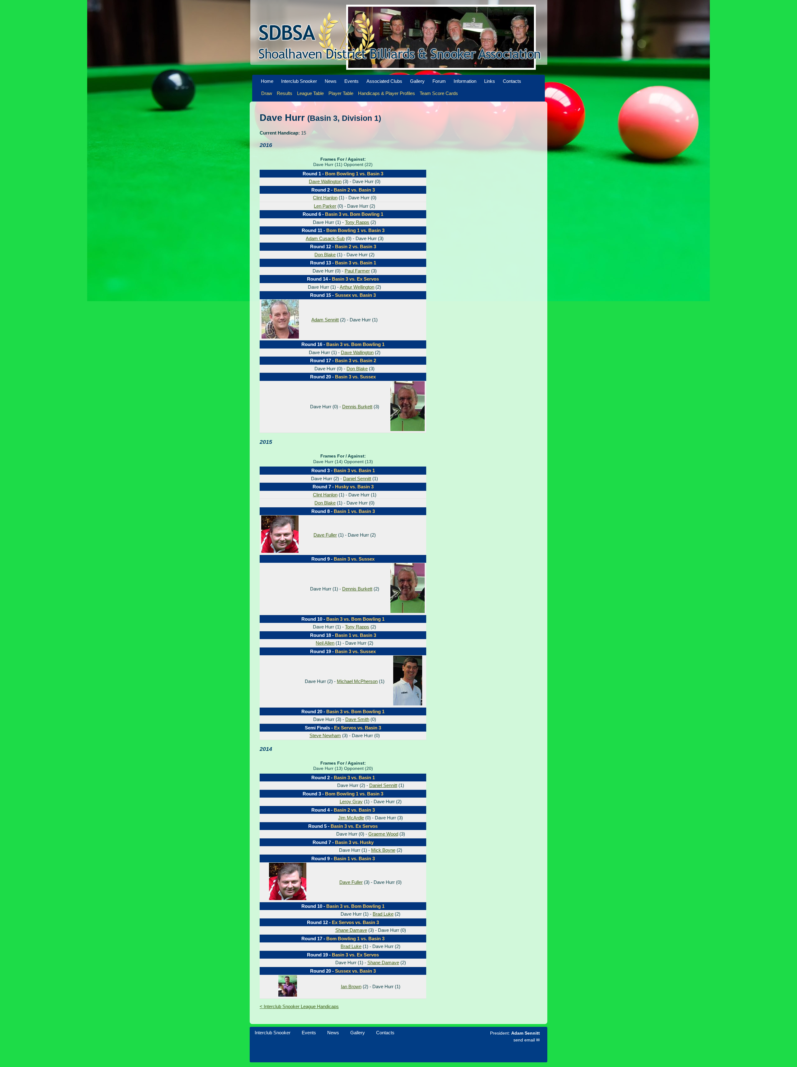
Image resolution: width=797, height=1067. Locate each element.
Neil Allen (325, 643)
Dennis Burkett (357, 406)
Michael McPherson (357, 681)
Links (489, 81)
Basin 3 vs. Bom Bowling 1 (354, 214)
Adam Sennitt (325, 319)
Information (465, 81)
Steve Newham (325, 735)
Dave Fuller (325, 535)
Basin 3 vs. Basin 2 (355, 360)
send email (524, 1040)
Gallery (417, 81)
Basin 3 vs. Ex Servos (355, 279)
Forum (439, 81)
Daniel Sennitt (357, 478)
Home (267, 81)
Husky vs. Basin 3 (354, 486)
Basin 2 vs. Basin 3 (354, 189)
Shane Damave (351, 930)
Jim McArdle (351, 817)
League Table (310, 93)
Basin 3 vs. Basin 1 (355, 262)
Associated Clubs (384, 81)
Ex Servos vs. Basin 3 (357, 727)
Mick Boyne (383, 850)
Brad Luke (383, 914)
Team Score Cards (439, 93)
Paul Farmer (357, 270)
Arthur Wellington (357, 287)
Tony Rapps (357, 222)
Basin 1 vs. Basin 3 (354, 511)
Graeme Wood (383, 834)
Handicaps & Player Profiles (386, 93)
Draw (266, 93)
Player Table (340, 93)
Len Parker (325, 206)
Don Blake (325, 254)
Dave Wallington (325, 181)
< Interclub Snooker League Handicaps (299, 1006)
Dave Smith (357, 719)
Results (284, 93)
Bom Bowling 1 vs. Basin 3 (354, 173)
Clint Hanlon (325, 197)
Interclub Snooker (299, 81)
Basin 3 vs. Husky (354, 842)
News (331, 81)
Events (351, 81)
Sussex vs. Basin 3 (355, 295)
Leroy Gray (351, 801)
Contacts (512, 81)
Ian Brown (351, 986)
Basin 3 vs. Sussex (355, 376)
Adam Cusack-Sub (325, 238)
